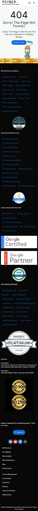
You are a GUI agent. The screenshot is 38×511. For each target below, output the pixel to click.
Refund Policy (6, 494)
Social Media (6, 452)
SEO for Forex (7, 94)
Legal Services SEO (9, 77)
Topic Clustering (22, 316)
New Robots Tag (8, 312)
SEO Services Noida (26, 169)
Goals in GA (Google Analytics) (24, 303)
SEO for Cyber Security (10, 81)
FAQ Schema (23, 290)
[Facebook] (10, 441)
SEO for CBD (23, 77)
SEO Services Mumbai (10, 139)
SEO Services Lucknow (10, 173)
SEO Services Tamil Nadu (11, 152)
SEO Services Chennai (26, 186)
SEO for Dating (7, 85)
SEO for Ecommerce (22, 94)
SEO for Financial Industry (11, 107)
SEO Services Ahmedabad (11, 160)
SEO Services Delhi (9, 186)
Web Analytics (7, 456)
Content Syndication (24, 299)
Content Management (9, 474)
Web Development (8, 460)
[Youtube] (15, 441)
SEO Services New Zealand (11, 222)
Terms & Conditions (8, 490)
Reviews (5, 486)
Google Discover (8, 299)
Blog (3, 464)
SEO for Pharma (8, 90)
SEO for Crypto (22, 90)
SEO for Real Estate (9, 98)
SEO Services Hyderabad (11, 182)
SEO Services (6, 448)
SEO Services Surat (9, 156)
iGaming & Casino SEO (10, 111)
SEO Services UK (8, 214)
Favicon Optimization (19, 295)
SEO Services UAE (23, 214)
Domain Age (6, 303)
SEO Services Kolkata (9, 177)
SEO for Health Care (23, 85)
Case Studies (6, 478)
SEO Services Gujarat (9, 147)
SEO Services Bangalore (10, 164)
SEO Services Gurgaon (10, 143)
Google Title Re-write (9, 320)
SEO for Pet (26, 81)
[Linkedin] (20, 441)
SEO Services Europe (9, 227)
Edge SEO (5, 295)
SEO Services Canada (27, 227)
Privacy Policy (7, 468)
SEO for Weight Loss (9, 103)
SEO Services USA (9, 231)
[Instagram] (25, 441)
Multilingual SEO (8, 307)
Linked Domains (25, 320)
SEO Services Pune (9, 169)
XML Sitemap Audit (9, 290)
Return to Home (19, 42)
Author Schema (7, 316)
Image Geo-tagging (23, 307)
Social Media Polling (9, 325)
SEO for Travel (24, 98)
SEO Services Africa (9, 218)
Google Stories (22, 312)
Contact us (6, 482)
